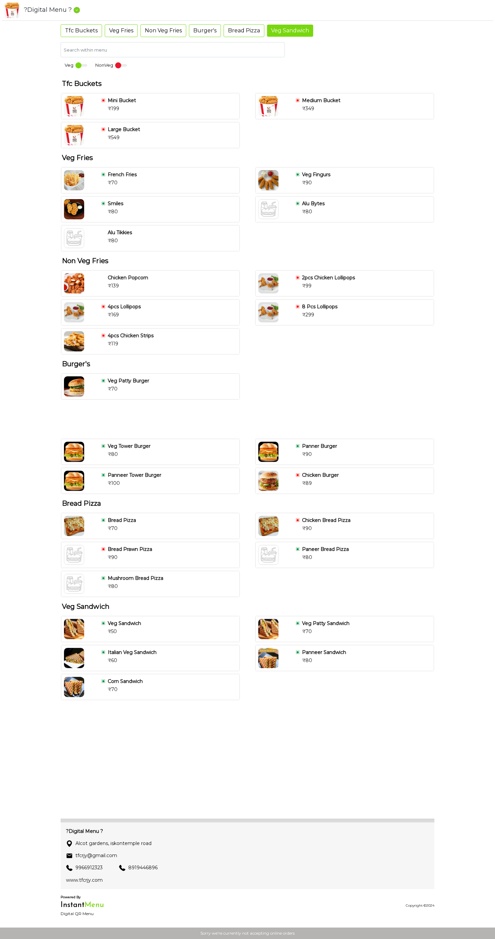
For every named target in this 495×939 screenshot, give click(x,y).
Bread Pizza (244, 30)
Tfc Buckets (81, 30)
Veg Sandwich (290, 30)
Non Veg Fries (163, 30)
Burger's (205, 30)
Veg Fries (121, 30)
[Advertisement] (250, 419)
